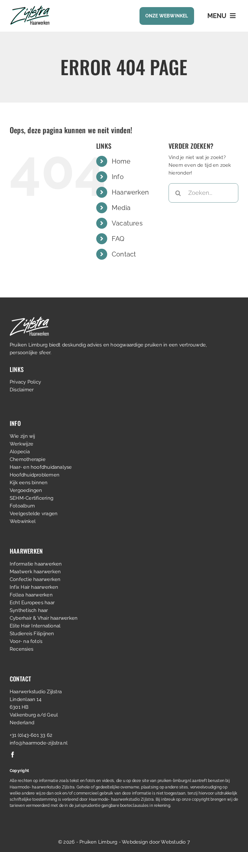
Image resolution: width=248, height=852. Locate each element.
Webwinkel (23, 521)
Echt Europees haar (32, 603)
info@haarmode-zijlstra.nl (39, 743)
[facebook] (13, 754)
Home (121, 161)
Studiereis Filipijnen (32, 633)
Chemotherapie (28, 459)
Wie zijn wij (22, 436)
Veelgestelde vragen (33, 513)
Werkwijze (21, 444)
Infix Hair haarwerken (34, 587)
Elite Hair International (35, 626)
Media (121, 208)
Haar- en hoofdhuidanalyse (41, 467)
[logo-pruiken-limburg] (30, 8)
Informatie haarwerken (36, 564)
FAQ (118, 239)
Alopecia (20, 452)
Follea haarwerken (31, 595)
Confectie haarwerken (35, 579)
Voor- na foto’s (26, 641)
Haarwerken (130, 192)
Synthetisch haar (29, 610)
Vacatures (127, 223)
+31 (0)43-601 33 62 (31, 735)
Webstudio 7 (175, 842)
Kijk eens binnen (29, 483)
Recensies (21, 649)
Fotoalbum (22, 506)
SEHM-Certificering (31, 498)
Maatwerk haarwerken (35, 572)
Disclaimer (22, 390)
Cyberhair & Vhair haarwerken (44, 618)
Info (118, 177)
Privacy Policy (25, 382)
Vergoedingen (26, 490)
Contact (124, 254)
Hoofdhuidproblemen (34, 475)
